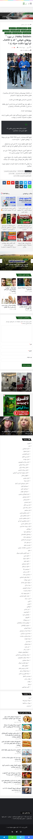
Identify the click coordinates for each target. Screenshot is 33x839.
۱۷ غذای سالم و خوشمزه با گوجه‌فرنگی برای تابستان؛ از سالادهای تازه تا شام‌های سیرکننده (11, 735)
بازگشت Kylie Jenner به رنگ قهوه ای (26, 308)
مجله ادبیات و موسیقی (25, 631)
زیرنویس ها (26, 569)
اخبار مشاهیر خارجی (26, 31)
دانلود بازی (26, 556)
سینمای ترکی (24, 489)
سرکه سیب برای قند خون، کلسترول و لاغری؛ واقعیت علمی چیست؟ (18, 389)
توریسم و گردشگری (26, 540)
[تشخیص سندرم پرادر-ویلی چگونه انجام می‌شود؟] (27, 752)
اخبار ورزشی (26, 500)
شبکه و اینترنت (27, 591)
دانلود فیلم (26, 561)
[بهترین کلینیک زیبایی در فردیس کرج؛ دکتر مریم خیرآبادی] (27, 767)
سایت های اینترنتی (24, 596)
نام (31, 344)
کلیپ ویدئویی (25, 687)
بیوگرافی (28, 529)
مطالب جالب (8, 33)
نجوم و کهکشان (25, 625)
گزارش (29, 604)
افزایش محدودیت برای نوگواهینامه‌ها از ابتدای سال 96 (16, 433)
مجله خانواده (27, 639)
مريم (28, 47)
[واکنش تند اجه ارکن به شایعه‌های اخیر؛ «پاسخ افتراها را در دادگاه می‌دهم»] (27, 783)
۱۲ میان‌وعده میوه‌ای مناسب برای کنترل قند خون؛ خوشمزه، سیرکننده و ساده (12, 718)
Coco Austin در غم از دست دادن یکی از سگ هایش (9, 306)
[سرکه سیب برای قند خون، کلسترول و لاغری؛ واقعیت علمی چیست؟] (27, 775)
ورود (29, 698)
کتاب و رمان (26, 572)
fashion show (21, 171)
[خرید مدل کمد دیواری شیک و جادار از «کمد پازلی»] (27, 760)
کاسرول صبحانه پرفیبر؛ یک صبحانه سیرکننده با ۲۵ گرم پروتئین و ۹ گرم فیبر (12, 727)
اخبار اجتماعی (26, 449)
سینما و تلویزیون (27, 588)
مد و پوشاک (26, 620)
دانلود (29, 550)
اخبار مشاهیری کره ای (23, 521)
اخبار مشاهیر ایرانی (24, 513)
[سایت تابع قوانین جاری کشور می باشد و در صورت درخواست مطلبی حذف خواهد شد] (16, 16)
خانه (29, 25)
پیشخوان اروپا (27, 532)
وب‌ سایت (29, 357)
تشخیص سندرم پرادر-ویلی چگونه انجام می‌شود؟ (11, 751)
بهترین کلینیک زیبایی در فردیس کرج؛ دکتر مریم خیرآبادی (11, 766)
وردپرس (29, 706)
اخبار (29, 28)
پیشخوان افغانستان (26, 534)
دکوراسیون (26, 612)
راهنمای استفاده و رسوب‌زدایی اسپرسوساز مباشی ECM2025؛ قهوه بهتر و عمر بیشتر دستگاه (16, 265)
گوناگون (29, 607)
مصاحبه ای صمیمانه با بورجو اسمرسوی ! (25, 288)
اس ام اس (26, 609)
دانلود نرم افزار (25, 566)
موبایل (9, 817)
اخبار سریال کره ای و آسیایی (20, 473)
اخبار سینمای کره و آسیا (21, 483)
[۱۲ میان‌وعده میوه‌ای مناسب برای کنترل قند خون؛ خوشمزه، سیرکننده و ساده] (27, 719)
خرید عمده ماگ (28, 817)
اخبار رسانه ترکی (23, 467)
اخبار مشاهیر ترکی (24, 516)
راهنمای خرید (26, 615)
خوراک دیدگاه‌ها (27, 703)
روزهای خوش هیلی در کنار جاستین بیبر (23, 173)
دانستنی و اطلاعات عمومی (24, 548)
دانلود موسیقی (25, 564)
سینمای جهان (24, 491)
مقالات (29, 682)
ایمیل (30, 351)
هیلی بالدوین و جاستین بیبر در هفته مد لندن (22, 176)
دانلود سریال (26, 558)
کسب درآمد (28, 599)
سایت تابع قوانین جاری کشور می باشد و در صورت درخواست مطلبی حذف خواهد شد (16, 11)
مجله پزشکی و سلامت (25, 636)
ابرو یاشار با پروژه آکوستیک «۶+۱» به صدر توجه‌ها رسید (12, 789)
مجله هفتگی (27, 644)
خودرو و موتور (27, 545)
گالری (29, 601)
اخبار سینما (26, 481)
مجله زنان (28, 641)
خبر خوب (27, 647)
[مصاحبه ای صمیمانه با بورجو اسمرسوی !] (24, 282)
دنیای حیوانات (27, 580)
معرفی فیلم (25, 666)
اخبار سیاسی (26, 478)
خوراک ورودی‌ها (27, 700)
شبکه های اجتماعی (17, 33)
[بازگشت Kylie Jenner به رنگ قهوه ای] (24, 300)
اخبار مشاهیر (24, 25)
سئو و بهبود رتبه (25, 593)
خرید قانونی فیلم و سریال (23, 553)
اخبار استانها (26, 451)
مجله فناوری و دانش (24, 674)
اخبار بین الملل (25, 457)
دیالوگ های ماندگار (26, 583)
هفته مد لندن (11, 173)
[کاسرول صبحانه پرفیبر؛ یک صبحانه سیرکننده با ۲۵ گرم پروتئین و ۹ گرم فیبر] (27, 727)
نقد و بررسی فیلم (23, 668)
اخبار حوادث (26, 459)
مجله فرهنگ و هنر (24, 671)
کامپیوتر (27, 617)
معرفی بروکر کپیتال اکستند (19, 818)
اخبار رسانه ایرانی (23, 465)
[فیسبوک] (29, 182)
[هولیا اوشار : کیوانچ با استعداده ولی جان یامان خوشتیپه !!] (8, 282)
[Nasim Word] (25, 3)
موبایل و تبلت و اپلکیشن (23, 623)
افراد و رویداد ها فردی (25, 526)
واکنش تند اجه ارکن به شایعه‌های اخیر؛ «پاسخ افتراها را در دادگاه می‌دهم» (11, 781)
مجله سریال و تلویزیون (23, 658)
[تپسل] (4, 395)
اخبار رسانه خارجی (23, 470)
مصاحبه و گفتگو (27, 676)
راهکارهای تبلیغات (23, 652)
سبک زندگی (28, 585)
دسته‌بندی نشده (26, 33)
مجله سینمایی (25, 660)
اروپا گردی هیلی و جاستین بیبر (10, 171)
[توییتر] (25, 182)
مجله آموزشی (27, 628)
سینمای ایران (24, 486)
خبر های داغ (27, 542)
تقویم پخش (24, 475)
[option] (16, 260)
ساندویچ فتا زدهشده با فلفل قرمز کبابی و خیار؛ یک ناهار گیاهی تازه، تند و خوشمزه (11, 743)
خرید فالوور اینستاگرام (18, 817)
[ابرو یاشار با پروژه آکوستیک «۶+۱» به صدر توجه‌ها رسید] (27, 790)
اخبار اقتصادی (25, 454)
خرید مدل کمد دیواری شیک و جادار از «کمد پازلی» (11, 758)
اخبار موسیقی (6, 31)
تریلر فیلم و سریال (23, 663)
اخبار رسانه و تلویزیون (23, 462)
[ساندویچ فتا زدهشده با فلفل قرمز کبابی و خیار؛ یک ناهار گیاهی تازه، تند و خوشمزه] (27, 744)
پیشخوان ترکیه (27, 537)
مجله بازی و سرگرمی (26, 633)
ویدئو (29, 684)
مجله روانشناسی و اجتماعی (22, 655)
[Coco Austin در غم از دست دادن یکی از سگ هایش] (8, 300)
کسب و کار (26, 650)
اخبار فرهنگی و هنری (21, 28)
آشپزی (29, 443)
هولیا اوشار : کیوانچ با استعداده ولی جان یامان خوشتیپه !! (10, 289)
